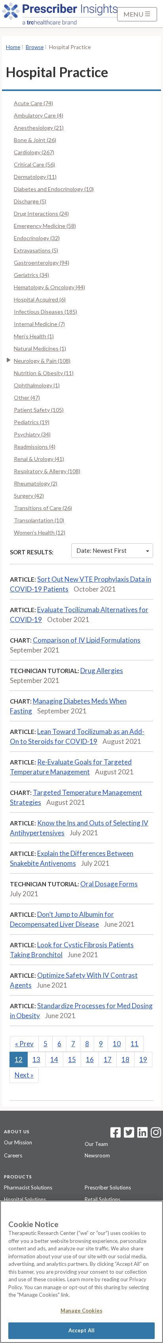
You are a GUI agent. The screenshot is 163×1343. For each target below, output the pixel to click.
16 (90, 1059)
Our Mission (18, 1142)
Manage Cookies (81, 1310)
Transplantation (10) (39, 520)
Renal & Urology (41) (39, 458)
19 (143, 1059)
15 (72, 1059)
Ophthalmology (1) (37, 385)
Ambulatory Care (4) (38, 115)
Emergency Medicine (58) (45, 225)
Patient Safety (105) (39, 409)
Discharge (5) (30, 201)
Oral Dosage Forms (109, 884)
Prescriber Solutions (108, 1187)
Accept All (81, 1330)
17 (108, 1059)
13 (36, 1059)
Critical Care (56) (34, 164)
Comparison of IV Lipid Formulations (86, 640)
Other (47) (27, 397)
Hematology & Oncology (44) (49, 287)
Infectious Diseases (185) (45, 311)
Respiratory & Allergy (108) (47, 471)
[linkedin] (142, 1135)
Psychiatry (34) (32, 434)
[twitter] (128, 1135)
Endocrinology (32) (37, 238)
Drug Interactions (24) (41, 213)
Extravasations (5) (36, 250)
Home (13, 47)
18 (125, 1059)
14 (54, 1059)
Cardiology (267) (34, 152)
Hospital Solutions (25, 1199)
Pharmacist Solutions (28, 1187)
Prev (24, 1043)
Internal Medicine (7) (39, 324)
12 (19, 1059)
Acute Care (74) (33, 103)
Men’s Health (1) (34, 336)
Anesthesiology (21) (39, 127)
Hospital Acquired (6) (40, 299)
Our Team (96, 1144)
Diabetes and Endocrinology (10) (54, 189)
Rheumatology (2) (35, 483)
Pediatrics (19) (31, 422)
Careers (13, 1155)
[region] (81, 1272)
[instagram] (156, 1135)
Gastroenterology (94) (41, 262)
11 (134, 1043)
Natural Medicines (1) (40, 348)
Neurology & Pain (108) (42, 360)
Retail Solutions (102, 1199)
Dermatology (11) (35, 176)
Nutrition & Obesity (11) (44, 373)
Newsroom (97, 1155)
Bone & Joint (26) (35, 140)
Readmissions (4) (34, 446)
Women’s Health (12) (39, 532)
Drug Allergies (101, 670)
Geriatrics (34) (31, 274)
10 (117, 1043)
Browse (35, 47)
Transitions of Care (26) (43, 508)
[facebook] (115, 1135)
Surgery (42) (29, 495)
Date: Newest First (101, 550)
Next (24, 1075)
